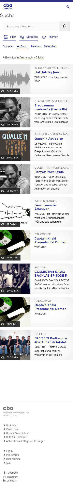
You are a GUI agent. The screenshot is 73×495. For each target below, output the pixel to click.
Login (9, 451)
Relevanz (36, 46)
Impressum (12, 455)
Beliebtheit (50, 46)
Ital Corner (42, 234)
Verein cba (11, 429)
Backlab (40, 268)
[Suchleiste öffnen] (68, 7)
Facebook (11, 473)
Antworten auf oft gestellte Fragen (25, 441)
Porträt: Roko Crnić (49, 172)
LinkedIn (10, 480)
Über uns (10, 425)
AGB (8, 463)
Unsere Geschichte (16, 433)
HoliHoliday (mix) (47, 72)
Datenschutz (12, 459)
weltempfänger (45, 201)
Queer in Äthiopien (48, 139)
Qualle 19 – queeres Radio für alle (52, 134)
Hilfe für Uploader (15, 437)
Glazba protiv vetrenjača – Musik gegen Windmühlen (52, 101)
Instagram (11, 477)
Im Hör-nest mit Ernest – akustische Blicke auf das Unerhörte (52, 68)
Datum (24, 46)
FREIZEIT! (40, 334)
